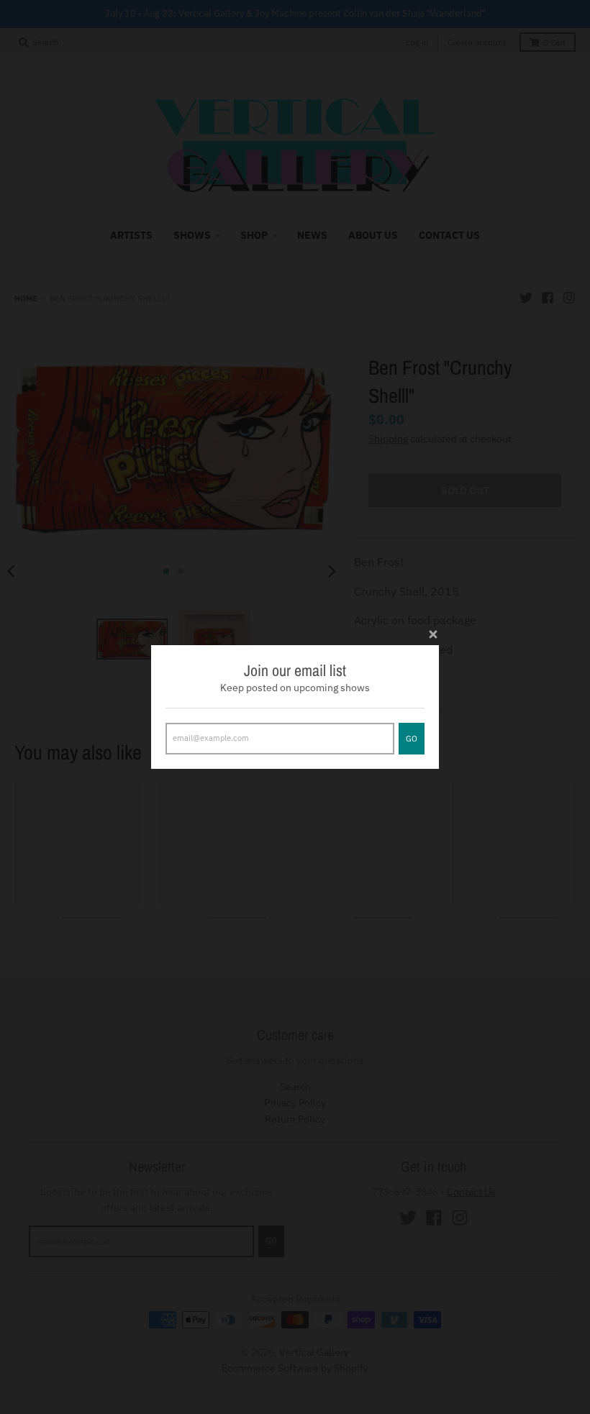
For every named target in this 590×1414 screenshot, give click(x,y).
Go (411, 739)
